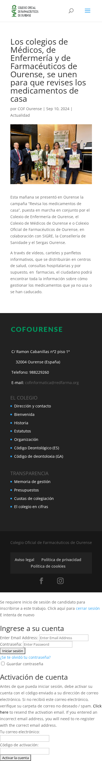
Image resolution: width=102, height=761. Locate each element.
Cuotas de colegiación (34, 498)
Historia (21, 422)
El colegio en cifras (31, 506)
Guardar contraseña (25, 663)
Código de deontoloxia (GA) (38, 456)
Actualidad (20, 115)
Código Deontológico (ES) (36, 447)
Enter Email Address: (19, 637)
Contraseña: (11, 644)
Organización (26, 439)
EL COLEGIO (24, 397)
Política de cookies (48, 566)
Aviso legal (24, 559)
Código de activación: (19, 744)
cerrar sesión (88, 608)
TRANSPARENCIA (29, 473)
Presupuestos (26, 490)
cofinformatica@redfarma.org (52, 382)
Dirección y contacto (32, 406)
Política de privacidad (61, 559)
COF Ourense (30, 108)
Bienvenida (24, 414)
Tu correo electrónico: (20, 731)
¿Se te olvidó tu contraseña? (25, 657)
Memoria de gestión (32, 481)
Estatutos (22, 431)
